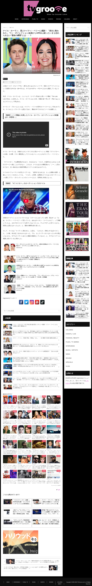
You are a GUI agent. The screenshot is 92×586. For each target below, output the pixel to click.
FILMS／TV (25, 582)
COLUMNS (59, 582)
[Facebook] (21, 302)
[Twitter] (26, 302)
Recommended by (54, 485)
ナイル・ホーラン (17, 82)
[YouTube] (37, 302)
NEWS (6, 78)
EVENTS (42, 582)
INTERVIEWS (17, 582)
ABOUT (59, 583)
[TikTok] (42, 302)
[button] (59, 311)
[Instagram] (31, 302)
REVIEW (51, 582)
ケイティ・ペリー (8, 82)
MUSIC (34, 582)
